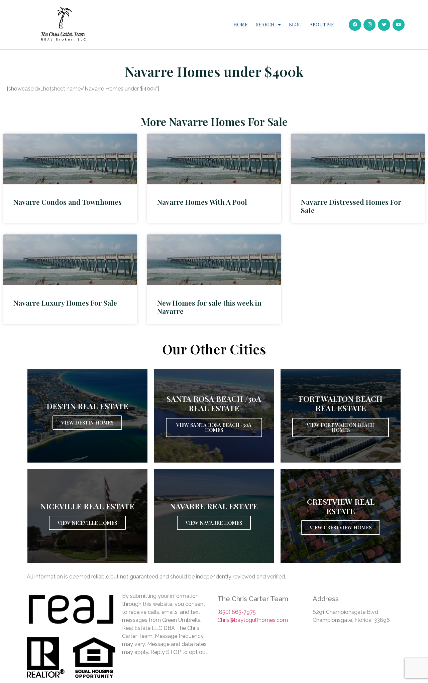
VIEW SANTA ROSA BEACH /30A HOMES (213, 427)
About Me (322, 24)
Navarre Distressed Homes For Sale (351, 206)
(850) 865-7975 (236, 612)
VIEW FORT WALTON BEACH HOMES (341, 427)
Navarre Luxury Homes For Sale (65, 302)
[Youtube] (399, 25)
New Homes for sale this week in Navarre (209, 307)
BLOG (295, 24)
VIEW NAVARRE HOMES (214, 522)
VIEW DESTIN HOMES (87, 422)
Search (265, 24)
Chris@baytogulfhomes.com (252, 620)
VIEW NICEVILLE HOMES (87, 522)
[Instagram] (369, 25)
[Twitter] (384, 25)
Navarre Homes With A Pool (202, 201)
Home (240, 24)
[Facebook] (355, 25)
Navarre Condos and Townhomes (67, 201)
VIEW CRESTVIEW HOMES (340, 527)
